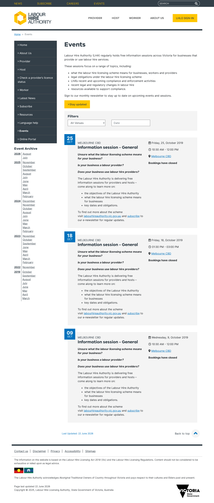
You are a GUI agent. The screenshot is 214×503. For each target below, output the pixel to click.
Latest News (27, 98)
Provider (95, 18)
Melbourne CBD (89, 143)
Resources (26, 114)
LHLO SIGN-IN (185, 18)
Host (115, 18)
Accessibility (73, 451)
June (26, 181)
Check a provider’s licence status (35, 79)
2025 (17, 162)
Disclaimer (39, 451)
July (25, 157)
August (27, 153)
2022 (17, 267)
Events (99, 3)
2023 (17, 236)
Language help (28, 122)
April (25, 188)
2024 (17, 201)
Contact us (21, 451)
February (28, 196)
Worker (135, 18)
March (26, 192)
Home (17, 34)
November (29, 162)
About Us (157, 18)
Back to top (183, 433)
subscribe (133, 216)
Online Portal (27, 139)
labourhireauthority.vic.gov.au (102, 216)
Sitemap (90, 451)
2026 (17, 153)
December (29, 201)
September (29, 169)
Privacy (55, 451)
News (18, 3)
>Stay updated (77, 104)
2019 (17, 271)
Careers (73, 3)
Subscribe (44, 3)
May (25, 185)
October (27, 166)
